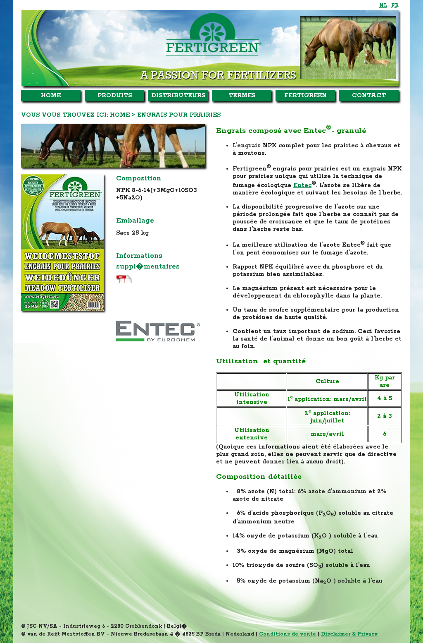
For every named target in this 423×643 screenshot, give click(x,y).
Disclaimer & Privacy (349, 634)
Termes (241, 95)
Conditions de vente (287, 634)
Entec (302, 185)
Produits (114, 95)
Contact (369, 95)
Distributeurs (178, 95)
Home (51, 95)
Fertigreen (305, 95)
